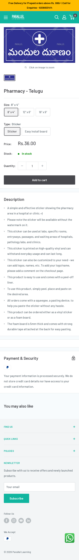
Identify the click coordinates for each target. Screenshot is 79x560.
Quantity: (10, 166)
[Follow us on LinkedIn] (28, 520)
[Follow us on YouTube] (21, 520)
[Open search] (57, 17)
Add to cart (39, 180)
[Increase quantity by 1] (42, 166)
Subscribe (16, 498)
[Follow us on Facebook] (6, 520)
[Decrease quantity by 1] (22, 166)
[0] (72, 17)
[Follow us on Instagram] (13, 520)
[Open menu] (6, 17)
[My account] (64, 17)
